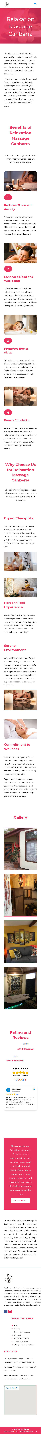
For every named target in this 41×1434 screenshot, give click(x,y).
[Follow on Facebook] (5, 1311)
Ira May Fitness (23, 1429)
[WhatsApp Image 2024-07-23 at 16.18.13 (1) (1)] (20, 916)
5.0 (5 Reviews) (25, 1049)
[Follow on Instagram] (10, 1311)
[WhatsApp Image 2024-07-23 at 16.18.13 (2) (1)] (20, 1008)
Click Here (20, 1201)
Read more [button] (27, 1107)
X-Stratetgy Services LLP (27, 1431)
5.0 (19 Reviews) (15, 1060)
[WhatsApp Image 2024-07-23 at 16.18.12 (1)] (20, 870)
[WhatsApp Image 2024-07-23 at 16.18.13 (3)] (20, 962)
